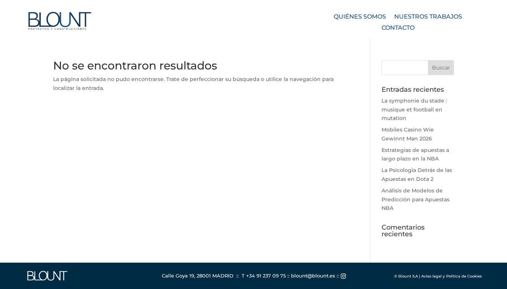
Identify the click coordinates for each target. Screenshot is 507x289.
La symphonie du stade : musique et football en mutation (414, 109)
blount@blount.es (313, 276)
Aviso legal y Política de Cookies (451, 276)
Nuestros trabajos (428, 17)
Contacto (398, 28)
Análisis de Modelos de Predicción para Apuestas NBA (415, 199)
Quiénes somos (360, 17)
